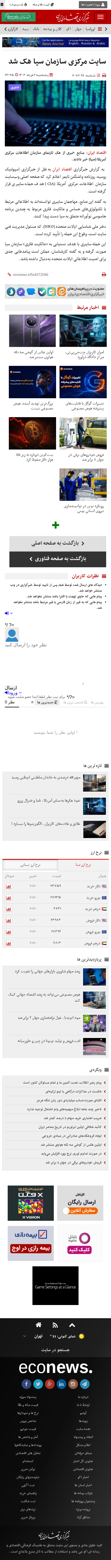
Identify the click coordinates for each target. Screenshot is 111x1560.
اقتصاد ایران (62, 169)
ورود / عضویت (92, 5)
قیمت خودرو (28, 1429)
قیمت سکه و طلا (28, 1405)
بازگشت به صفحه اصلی (55, 543)
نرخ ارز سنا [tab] (83, 865)
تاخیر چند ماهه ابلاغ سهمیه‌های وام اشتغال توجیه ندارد (64, 1109)
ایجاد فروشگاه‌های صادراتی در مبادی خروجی (72, 1136)
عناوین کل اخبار (83, 1461)
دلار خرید (93, 886)
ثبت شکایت (28, 1501)
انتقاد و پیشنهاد (83, 1437)
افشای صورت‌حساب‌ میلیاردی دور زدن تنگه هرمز (69, 1100)
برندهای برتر (28, 1509)
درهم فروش (92, 943)
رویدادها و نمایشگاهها (28, 1445)
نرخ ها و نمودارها (28, 1413)
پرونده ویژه (83, 1509)
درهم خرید (92, 909)
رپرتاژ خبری (28, 1517)
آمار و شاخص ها (28, 1437)
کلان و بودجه (52, 29)
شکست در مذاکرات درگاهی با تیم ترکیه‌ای (74, 1091)
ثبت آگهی (27, 1485)
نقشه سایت (83, 1429)
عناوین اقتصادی (83, 1469)
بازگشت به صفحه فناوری (60, 558)
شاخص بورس (28, 1421)
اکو (68, 29)
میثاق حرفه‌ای (83, 1453)
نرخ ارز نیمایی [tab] (30, 865)
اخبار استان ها (83, 1485)
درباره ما (83, 1397)
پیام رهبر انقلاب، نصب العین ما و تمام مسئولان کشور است (62, 1083)
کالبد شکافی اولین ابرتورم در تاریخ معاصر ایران (70, 1127)
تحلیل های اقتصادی (28, 1453)
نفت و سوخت (16, 5)
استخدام (27, 1461)
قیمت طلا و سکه (41, 5)
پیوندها (83, 1421)
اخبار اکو (83, 1477)
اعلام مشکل (83, 1445)
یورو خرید (93, 897)
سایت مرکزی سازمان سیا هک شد (57, 61)
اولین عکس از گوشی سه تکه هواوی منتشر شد (71, 1145)
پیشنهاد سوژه (28, 1397)
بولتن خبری (28, 1469)
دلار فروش (93, 920)
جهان (78, 29)
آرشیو (83, 1413)
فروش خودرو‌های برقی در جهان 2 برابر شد (74, 1162)
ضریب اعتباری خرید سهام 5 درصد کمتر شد (73, 1118)
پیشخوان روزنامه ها (83, 1501)
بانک (36, 29)
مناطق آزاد (83, 1517)
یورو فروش (93, 932)
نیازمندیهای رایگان (28, 1477)
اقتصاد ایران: (96, 153)
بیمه (25, 29)
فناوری (15, 87)
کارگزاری (12, 29)
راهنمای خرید (28, 1493)
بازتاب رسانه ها (83, 1493)
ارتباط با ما (83, 1405)
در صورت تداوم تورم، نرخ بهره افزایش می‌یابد (71, 1154)
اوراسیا (90, 29)
